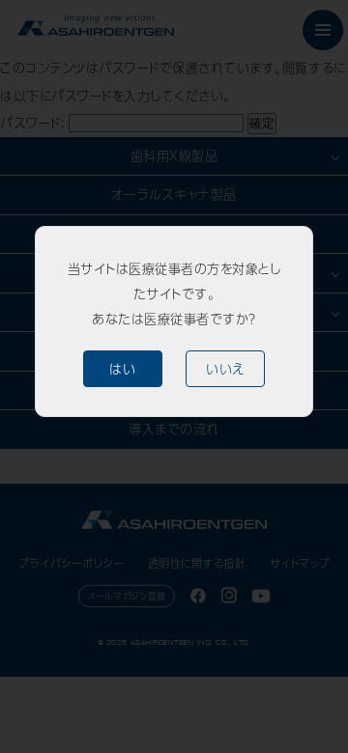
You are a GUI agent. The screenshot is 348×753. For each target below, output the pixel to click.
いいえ (225, 368)
